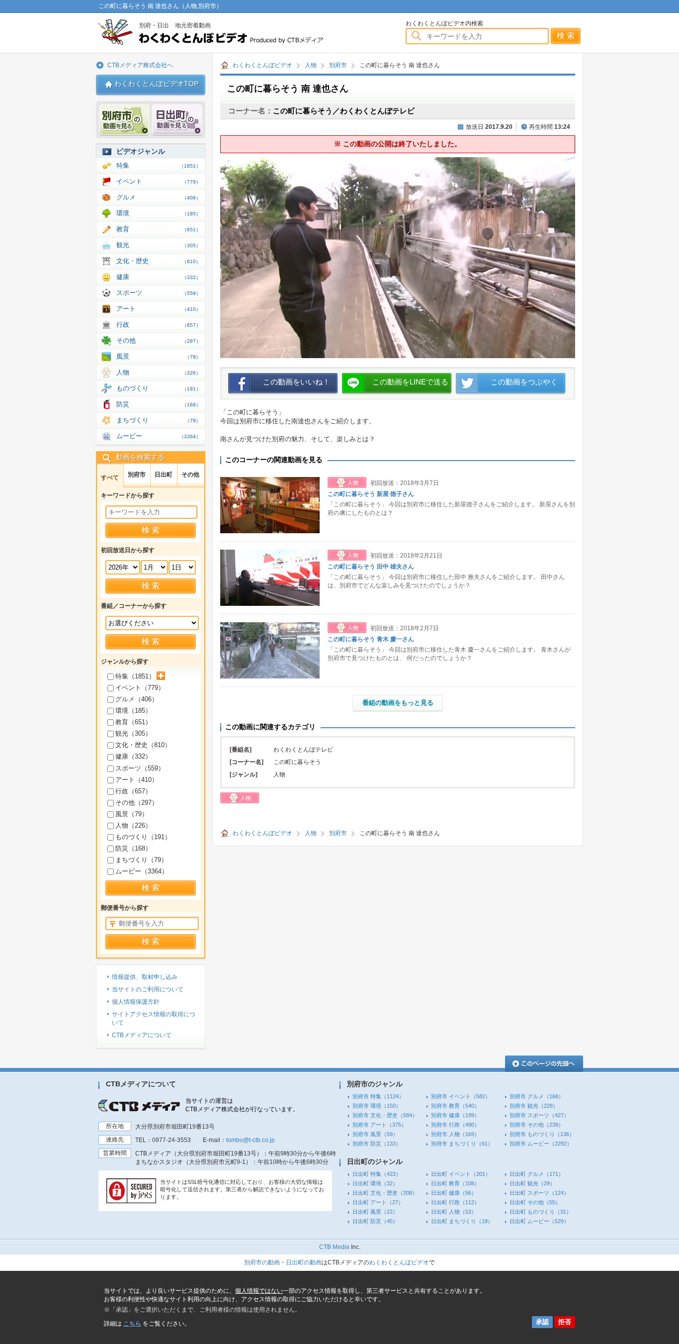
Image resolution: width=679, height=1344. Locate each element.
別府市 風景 (375, 1134)
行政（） (133, 791)
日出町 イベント (461, 1174)
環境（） (133, 710)
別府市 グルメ (536, 1096)
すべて (110, 477)
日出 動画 (177, 120)
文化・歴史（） (143, 745)
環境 (158, 213)
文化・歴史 (158, 261)
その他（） (136, 802)
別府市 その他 (536, 1125)
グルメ (158, 197)
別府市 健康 (455, 1115)
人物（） (133, 825)
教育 (158, 229)
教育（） (133, 722)
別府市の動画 (262, 1262)
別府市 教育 (455, 1106)
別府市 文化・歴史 (385, 1115)
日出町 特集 (376, 1174)
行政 (158, 324)
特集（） (135, 676)
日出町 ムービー (539, 1221)
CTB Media (334, 1247)
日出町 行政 (455, 1202)
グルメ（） (136, 699)
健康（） (133, 756)
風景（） (131, 814)
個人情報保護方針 (136, 1001)
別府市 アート (379, 1125)
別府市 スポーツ (539, 1115)
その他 (158, 340)
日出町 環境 (375, 1183)
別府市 (338, 65)
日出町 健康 (454, 1193)
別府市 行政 (455, 1125)
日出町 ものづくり (540, 1212)
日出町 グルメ (536, 1174)
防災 (158, 404)
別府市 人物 (455, 1134)
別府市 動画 (124, 120)
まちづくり (158, 420)
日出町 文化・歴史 (385, 1193)
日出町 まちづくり (462, 1221)
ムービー (158, 436)
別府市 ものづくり (542, 1134)
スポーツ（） (140, 768)
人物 (311, 65)
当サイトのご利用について (147, 989)
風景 (158, 356)
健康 (158, 277)
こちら (132, 1323)
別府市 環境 (376, 1106)
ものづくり (158, 388)
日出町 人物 (454, 1212)
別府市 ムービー (540, 1144)
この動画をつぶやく (524, 382)
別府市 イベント (461, 1096)
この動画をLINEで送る (410, 382)
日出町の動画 (304, 1262)
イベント (158, 181)
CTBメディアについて (141, 1035)
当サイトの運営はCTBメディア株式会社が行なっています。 (242, 1105)
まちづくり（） (141, 860)
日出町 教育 (455, 1183)
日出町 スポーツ (539, 1193)
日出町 (163, 474)
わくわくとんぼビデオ (228, 32)
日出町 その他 (535, 1202)
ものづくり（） (143, 837)
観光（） (133, 733)
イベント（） (140, 687)
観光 (158, 245)
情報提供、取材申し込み (144, 976)
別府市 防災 (376, 1144)
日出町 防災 (375, 1221)
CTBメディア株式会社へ (140, 65)
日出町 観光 (532, 1183)
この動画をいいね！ (296, 382)
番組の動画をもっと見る (397, 702)
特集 (158, 165)
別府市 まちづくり (462, 1144)
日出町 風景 (375, 1212)
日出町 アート (378, 1202)
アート (158, 308)
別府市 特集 (378, 1096)
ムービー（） (141, 871)
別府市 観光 (533, 1106)
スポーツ (158, 292)
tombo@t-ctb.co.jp (250, 1140)
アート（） (136, 779)
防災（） (133, 848)
